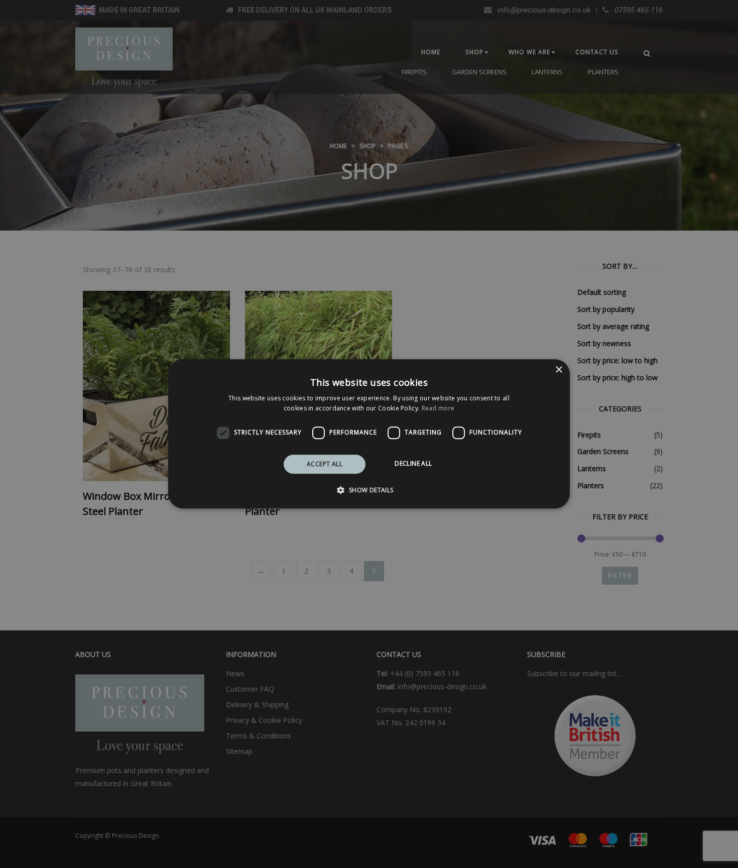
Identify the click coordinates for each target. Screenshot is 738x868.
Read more (438, 408)
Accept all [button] (324, 464)
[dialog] (369, 433)
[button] (368, 490)
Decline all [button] (413, 463)
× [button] (558, 370)
